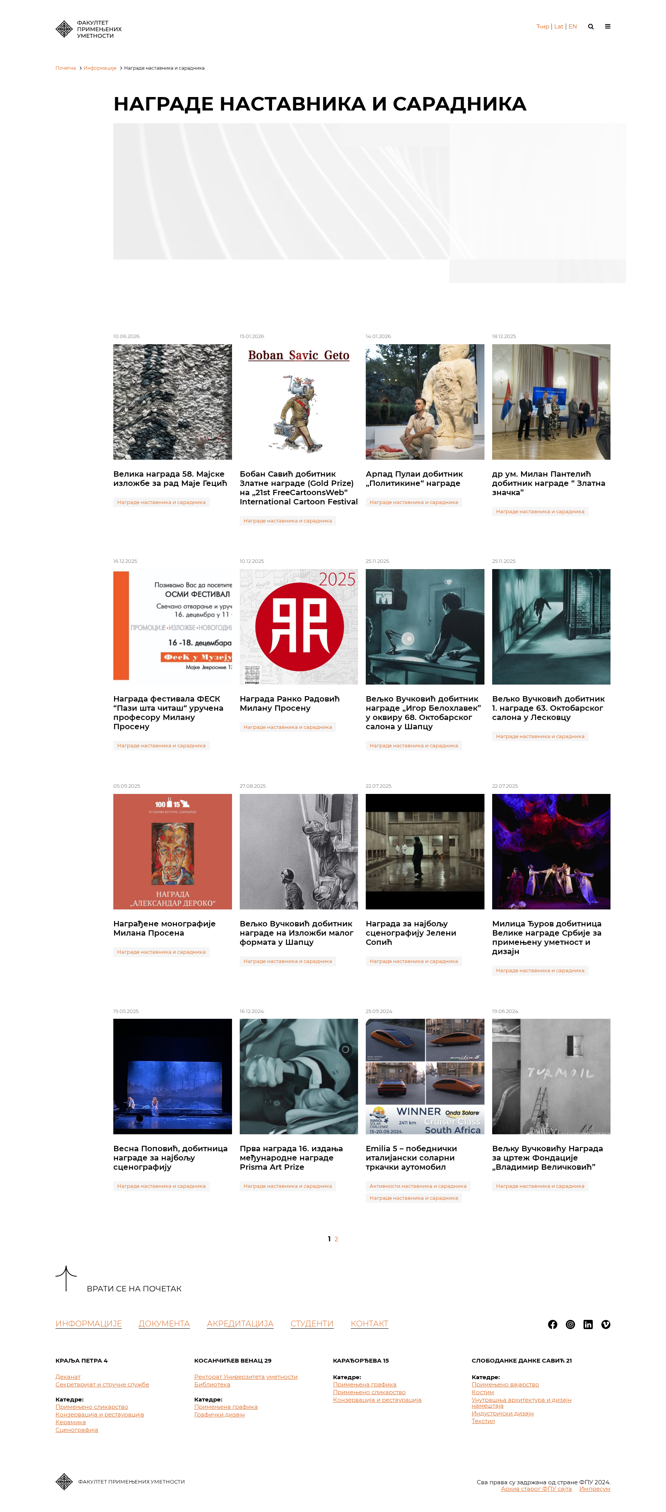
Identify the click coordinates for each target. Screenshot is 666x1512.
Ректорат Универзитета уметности (246, 1377)
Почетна (66, 68)
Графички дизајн (219, 1414)
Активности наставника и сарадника (418, 1186)
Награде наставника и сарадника (161, 502)
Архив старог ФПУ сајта (536, 1488)
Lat (558, 26)
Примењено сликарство (92, 1407)
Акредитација (240, 1323)
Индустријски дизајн (503, 1413)
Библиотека (212, 1384)
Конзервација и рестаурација (100, 1414)
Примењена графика (226, 1407)
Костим (483, 1392)
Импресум (594, 1488)
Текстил (483, 1421)
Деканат (68, 1377)
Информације (100, 68)
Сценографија (77, 1430)
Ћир (542, 26)
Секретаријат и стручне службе (102, 1384)
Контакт (369, 1323)
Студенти (312, 1323)
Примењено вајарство (505, 1384)
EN (572, 26)
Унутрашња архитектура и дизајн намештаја (522, 1402)
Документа (164, 1323)
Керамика (71, 1422)
